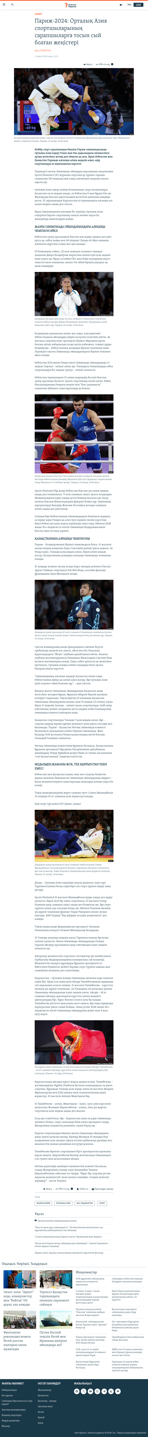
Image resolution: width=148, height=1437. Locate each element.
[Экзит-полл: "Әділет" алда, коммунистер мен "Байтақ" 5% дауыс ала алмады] (19, 1279)
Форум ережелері (11, 1420)
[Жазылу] (118, 1391)
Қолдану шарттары (11, 1415)
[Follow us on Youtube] (90, 1391)
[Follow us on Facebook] (76, 1391)
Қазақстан (43, 1395)
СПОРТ (38, 14)
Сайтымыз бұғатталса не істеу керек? (17, 1402)
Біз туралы (7, 1395)
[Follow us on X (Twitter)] (83, 1391)
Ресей (41, 1412)
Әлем (40, 1423)
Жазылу (6, 1426)
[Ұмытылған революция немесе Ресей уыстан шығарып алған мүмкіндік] (19, 1320)
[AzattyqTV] (121, 5)
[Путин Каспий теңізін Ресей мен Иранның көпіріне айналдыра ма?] (56, 1320)
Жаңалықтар (44, 1390)
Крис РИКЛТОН (43, 51)
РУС (130, 5)
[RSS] (111, 1391)
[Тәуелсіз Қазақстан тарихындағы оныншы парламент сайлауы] (56, 1279)
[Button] (87, 64)
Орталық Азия (45, 1406)
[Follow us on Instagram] (97, 1391)
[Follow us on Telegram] (104, 1391)
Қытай (41, 1417)
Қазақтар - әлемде (47, 1401)
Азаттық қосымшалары (14, 1410)
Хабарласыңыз (9, 1390)
